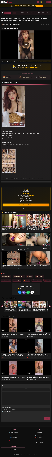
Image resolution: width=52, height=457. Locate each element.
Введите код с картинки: (7, 407)
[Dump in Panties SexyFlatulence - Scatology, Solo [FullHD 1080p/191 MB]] (14, 221)
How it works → (26, 208)
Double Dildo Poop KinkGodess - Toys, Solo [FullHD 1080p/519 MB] (11, 248)
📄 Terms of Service (39, 435)
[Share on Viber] (24, 292)
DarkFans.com (5, 276)
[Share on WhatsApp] (28, 292)
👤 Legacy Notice (13, 437)
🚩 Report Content (39, 442)
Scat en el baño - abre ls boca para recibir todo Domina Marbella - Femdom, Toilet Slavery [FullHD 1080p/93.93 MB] (13, 376)
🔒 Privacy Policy (38, 432)
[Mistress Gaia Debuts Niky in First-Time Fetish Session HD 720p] (14, 258)
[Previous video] (2, 306)
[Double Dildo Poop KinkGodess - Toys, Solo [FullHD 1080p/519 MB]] (14, 239)
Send (47, 418)
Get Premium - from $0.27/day (26, 204)
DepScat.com (8, 12)
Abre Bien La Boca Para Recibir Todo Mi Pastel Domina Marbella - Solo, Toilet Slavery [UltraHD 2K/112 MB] (12, 355)
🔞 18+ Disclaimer (38, 437)
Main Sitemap (13, 449)
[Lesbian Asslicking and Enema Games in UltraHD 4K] (38, 239)
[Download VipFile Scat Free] (6, 2)
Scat (15, 12)
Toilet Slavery (5, 280)
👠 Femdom (39, 276)
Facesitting (16, 280)
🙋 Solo (26, 280)
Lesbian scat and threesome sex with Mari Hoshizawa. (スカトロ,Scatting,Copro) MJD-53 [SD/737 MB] (38, 229)
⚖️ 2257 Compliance (38, 440)
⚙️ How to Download (13, 432)
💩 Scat (29, 276)
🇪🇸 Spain (47, 280)
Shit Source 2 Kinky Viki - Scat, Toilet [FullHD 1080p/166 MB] (38, 265)
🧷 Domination (36, 280)
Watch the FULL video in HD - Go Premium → (40, 61)
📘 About (13, 435)
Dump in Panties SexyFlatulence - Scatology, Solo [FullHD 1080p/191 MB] (13, 229)
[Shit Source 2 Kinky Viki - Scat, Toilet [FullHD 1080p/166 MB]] (38, 258)
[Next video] (50, 306)
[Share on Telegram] (20, 292)
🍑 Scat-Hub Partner (13, 440)
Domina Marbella (18, 276)
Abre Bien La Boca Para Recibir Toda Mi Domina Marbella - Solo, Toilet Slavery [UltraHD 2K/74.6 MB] (12, 333)
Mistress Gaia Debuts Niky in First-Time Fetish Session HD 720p (13, 266)
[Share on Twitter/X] (32, 292)
